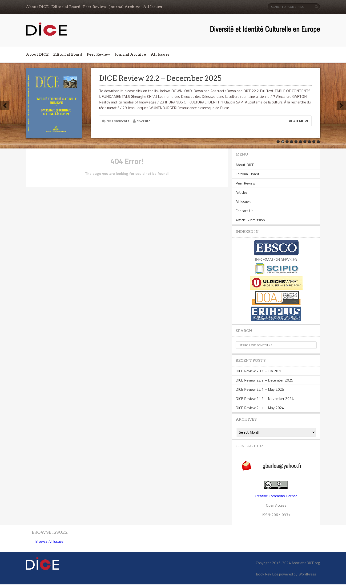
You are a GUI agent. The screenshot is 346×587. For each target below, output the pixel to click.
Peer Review (94, 6)
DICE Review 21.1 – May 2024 (260, 407)
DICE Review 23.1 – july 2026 (259, 371)
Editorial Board (65, 6)
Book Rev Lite (267, 574)
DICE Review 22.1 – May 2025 (260, 389)
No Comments (117, 121)
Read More (299, 121)
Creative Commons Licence (276, 496)
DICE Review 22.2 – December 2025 (160, 78)
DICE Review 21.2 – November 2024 (265, 398)
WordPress (307, 574)
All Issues (152, 6)
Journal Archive (124, 6)
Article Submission (250, 220)
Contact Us (244, 210)
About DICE (37, 6)
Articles (242, 192)
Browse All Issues (49, 541)
